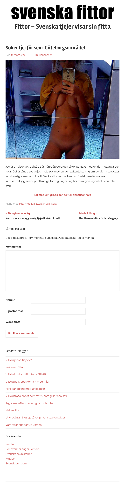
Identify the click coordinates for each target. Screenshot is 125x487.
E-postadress (15, 311)
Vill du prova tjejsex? (19, 360)
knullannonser (43, 55)
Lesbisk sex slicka (46, 203)
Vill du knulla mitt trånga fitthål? (26, 374)
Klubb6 (10, 458)
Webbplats (13, 321)
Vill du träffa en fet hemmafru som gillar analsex (36, 396)
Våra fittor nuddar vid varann (24, 424)
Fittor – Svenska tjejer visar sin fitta (62, 27)
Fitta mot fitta (27, 203)
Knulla (10, 444)
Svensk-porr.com (16, 463)
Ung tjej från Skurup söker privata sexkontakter (35, 417)
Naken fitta (12, 410)
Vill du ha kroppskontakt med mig (27, 381)
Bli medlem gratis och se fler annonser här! (62, 194)
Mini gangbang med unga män (25, 388)
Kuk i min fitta (14, 367)
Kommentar (14, 246)
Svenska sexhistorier (19, 453)
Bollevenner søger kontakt (22, 449)
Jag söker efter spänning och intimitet (30, 403)
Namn (10, 300)
